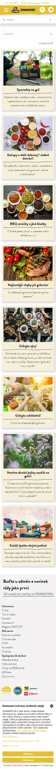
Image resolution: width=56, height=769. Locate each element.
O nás (5, 610)
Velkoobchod (9, 664)
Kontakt (6, 618)
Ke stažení (7, 647)
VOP (5, 643)
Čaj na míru (8, 676)
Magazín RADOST (12, 627)
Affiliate (6, 672)
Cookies (6, 651)
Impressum (8, 623)
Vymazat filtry (45, 43)
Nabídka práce (10, 660)
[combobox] (25, 20)
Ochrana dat (9, 639)
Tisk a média (8, 614)
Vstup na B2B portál (13, 668)
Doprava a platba (11, 635)
